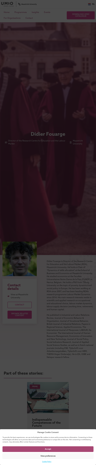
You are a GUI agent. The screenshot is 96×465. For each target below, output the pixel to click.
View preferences (48, 456)
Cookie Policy (46, 462)
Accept (48, 449)
